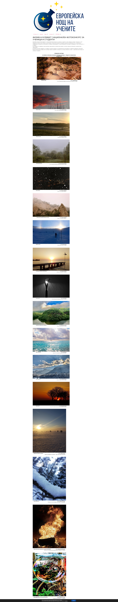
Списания (51, 34)
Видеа (45, 34)
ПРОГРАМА (57, 34)
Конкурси (41, 34)
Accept (74, 600)
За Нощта (35, 34)
